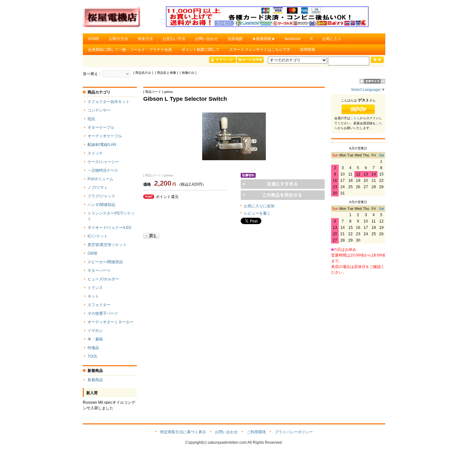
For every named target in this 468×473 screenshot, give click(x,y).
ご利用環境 (256, 432)
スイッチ (95, 153)
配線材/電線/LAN (102, 144)
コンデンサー (99, 110)
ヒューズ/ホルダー (103, 279)
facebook (293, 39)
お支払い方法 (173, 39)
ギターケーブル (101, 127)
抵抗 (91, 119)
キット (93, 296)
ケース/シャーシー (103, 162)
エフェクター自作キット (109, 101)
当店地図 (235, 39)
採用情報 (307, 49)
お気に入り (331, 39)
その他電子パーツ (103, 313)
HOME (93, 39)
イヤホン (95, 330)
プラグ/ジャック (101, 196)
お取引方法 (118, 39)
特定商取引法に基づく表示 (183, 432)
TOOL (93, 356)
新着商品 (95, 380)
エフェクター (99, 305)
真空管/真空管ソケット (107, 245)
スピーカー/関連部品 (105, 262)
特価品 (93, 348)
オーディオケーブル (105, 136)
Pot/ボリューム (100, 179)
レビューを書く (257, 213)
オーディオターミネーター (110, 322)
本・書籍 (95, 339)
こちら (355, 118)
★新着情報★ (263, 39)
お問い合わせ (206, 39)
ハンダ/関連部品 (101, 204)
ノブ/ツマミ (98, 187)
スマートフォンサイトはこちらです (259, 49)
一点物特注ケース (103, 170)
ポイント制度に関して (200, 49)
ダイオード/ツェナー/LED (109, 227)
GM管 (92, 253)
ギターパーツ (99, 270)
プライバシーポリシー (294, 432)
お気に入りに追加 (259, 206)
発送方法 (145, 39)
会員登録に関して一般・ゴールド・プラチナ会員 (130, 49)
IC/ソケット (98, 236)
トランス (95, 287)
